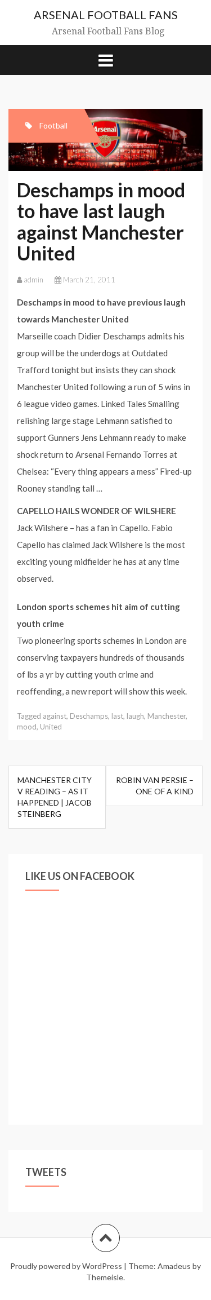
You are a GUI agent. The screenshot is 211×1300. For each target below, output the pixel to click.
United (51, 726)
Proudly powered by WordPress (66, 1266)
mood (27, 726)
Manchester (166, 715)
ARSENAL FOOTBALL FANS (106, 14)
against (54, 715)
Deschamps (89, 715)
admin (33, 279)
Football (53, 125)
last (117, 715)
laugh (135, 715)
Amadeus (174, 1266)
